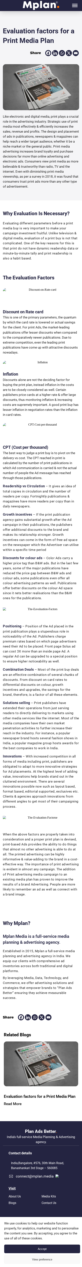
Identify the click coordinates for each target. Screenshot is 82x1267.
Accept (42, 1249)
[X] (69, 53)
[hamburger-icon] (75, 5)
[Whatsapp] (62, 53)
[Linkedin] (55, 53)
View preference (42, 1259)
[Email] (76, 53)
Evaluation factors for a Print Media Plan (40, 1096)
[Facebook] (48, 53)
